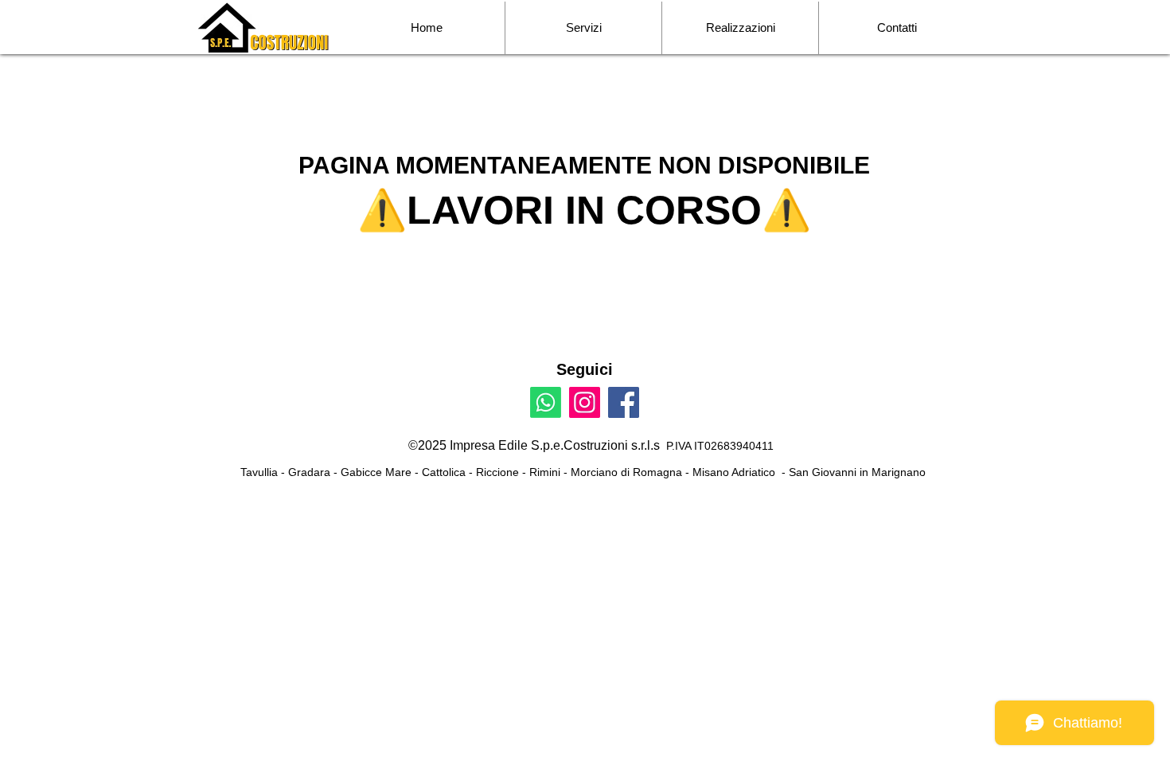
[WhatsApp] (545, 402)
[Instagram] (584, 402)
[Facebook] (623, 402)
